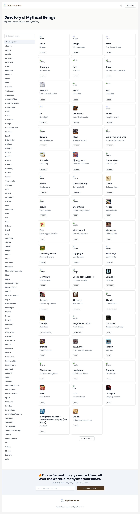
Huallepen (78, 370)
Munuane (111, 230)
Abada (109, 300)
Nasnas (44, 90)
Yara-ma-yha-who (116, 137)
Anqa (76, 90)
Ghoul (109, 67)
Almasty (77, 300)
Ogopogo (78, 253)
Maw (75, 137)
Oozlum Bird (112, 160)
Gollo (42, 393)
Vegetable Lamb (81, 323)
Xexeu (109, 206)
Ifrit (74, 67)
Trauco (43, 346)
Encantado (78, 206)
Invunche (78, 346)
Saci (42, 230)
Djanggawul (79, 160)
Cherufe (110, 370)
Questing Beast (48, 253)
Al (41, 113)
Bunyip (43, 137)
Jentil (43, 206)
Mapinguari (79, 230)
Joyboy (44, 300)
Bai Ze (76, 416)
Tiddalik (44, 160)
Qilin (75, 393)
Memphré (45, 276)
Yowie (109, 113)
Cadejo (43, 323)
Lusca (109, 183)
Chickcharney (80, 183)
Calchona (111, 323)
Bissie (43, 183)
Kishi (108, 43)
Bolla (42, 43)
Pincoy (109, 346)
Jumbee (110, 276)
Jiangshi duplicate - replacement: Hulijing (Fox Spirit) (53, 419)
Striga (76, 43)
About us (130, 5)
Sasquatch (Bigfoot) (84, 276)
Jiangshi (110, 393)
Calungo (44, 67)
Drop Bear (78, 113)
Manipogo (111, 253)
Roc (108, 90)
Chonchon (45, 370)
